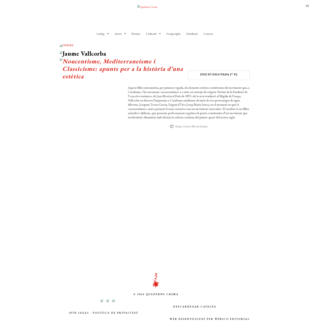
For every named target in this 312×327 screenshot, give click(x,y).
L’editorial (151, 33)
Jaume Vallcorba (82, 194)
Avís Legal (79, 312)
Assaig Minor (98, 189)
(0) (307, 5)
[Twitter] (96, 247)
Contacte (208, 33)
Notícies (136, 33)
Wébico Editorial (232, 319)
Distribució (192, 33)
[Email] (68, 247)
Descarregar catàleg (194, 306)
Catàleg (100, 33)
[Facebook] (82, 247)
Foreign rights (173, 33)
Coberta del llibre (90, 236)
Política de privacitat (115, 312)
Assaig (85, 189)
